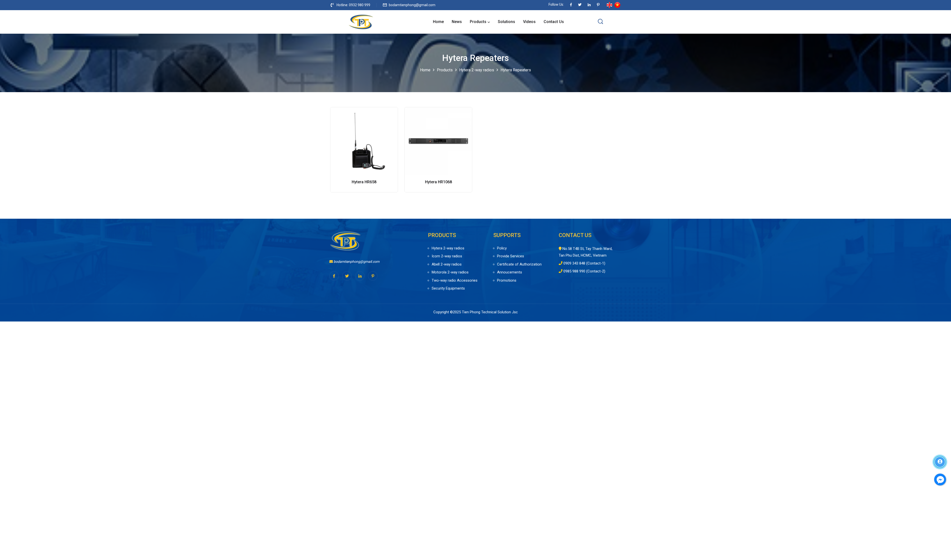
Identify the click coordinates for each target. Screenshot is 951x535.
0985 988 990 (574, 271)
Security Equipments (448, 288)
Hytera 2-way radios (476, 70)
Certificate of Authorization (519, 264)
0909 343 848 (574, 263)
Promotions (506, 280)
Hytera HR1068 (438, 182)
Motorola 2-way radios (450, 272)
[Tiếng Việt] (617, 5)
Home (438, 21)
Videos (529, 21)
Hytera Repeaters (516, 70)
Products (478, 21)
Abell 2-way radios (447, 264)
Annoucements (509, 272)
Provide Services (510, 256)
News (457, 21)
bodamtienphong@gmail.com (412, 5)
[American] (609, 5)
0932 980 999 (359, 5)
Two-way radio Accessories (454, 280)
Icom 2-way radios (447, 256)
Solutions (506, 21)
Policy (502, 248)
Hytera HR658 (364, 182)
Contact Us (554, 21)
